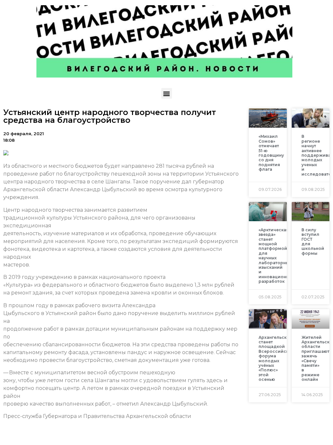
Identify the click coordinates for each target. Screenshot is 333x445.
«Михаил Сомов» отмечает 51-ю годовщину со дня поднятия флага (271, 153)
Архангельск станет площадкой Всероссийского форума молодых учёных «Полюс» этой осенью (277, 358)
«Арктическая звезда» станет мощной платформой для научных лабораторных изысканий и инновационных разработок (276, 255)
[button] (166, 93)
